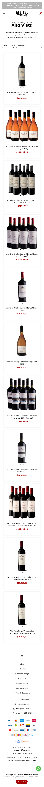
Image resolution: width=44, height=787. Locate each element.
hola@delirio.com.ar (23, 709)
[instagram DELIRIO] (22, 656)
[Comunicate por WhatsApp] (38, 768)
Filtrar (5, 46)
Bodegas (21, 22)
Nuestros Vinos (22, 669)
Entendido (21, 782)
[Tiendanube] (22, 751)
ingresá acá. (12, 760)
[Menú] (4, 14)
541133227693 (24, 700)
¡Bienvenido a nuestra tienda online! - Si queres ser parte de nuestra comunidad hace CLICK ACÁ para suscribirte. (22, 5)
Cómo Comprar (22, 688)
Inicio (13, 22)
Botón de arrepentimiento (26, 760)
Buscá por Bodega (22, 674)
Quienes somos (22, 683)
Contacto (22, 678)
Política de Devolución (22, 693)
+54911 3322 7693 (23, 704)
